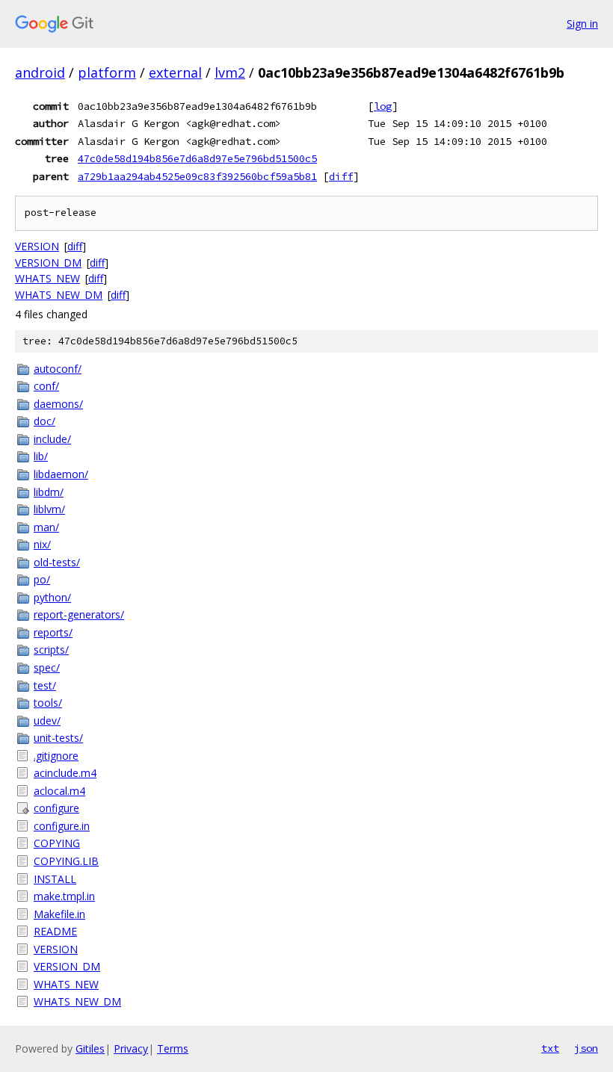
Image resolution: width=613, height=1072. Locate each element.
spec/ (47, 667)
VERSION (37, 246)
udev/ (47, 720)
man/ (46, 527)
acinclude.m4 (65, 773)
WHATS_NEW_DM (58, 295)
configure (56, 808)
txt (550, 1048)
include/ (52, 439)
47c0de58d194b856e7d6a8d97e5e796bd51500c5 (197, 158)
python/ (52, 597)
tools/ (48, 702)
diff (341, 176)
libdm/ (49, 492)
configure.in (62, 826)
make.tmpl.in (64, 896)
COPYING (57, 843)
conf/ (46, 386)
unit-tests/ (58, 738)
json (586, 1048)
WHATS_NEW (47, 278)
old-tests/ (57, 562)
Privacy (131, 1048)
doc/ (44, 421)
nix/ (42, 544)
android (40, 72)
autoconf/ (57, 369)
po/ (42, 579)
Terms (172, 1048)
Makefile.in (59, 914)
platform (107, 72)
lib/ (41, 456)
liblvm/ (49, 509)
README (55, 931)
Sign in (582, 23)
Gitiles (90, 1048)
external (175, 72)
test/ (45, 685)
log (383, 106)
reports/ (53, 632)
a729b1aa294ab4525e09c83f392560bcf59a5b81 (197, 176)
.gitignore (56, 756)
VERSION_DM (48, 262)
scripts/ (51, 649)
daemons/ (58, 404)
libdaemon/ (61, 474)
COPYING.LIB (66, 861)
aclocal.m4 (59, 791)
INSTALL (55, 879)
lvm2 (230, 72)
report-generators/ (79, 614)
